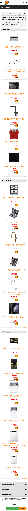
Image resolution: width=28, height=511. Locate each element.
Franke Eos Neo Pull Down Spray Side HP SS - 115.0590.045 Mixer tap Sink (14, 293)
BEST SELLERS (6, 30)
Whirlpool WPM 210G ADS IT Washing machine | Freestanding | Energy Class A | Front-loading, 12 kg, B (14, 373)
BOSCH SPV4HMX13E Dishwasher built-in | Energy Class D (14, 421)
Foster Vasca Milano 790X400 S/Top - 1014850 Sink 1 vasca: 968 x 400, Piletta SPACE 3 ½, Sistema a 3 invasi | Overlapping (14, 48)
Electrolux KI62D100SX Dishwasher (14, 467)
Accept (14, 508)
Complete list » (23, 176)
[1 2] (12, 54)
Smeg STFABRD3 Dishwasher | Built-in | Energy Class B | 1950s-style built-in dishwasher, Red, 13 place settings (14, 143)
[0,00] (26, 2)
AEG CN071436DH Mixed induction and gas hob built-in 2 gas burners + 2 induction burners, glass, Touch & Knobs (14, 166)
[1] (12, 323)
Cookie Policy (4, 500)
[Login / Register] (23, 2)
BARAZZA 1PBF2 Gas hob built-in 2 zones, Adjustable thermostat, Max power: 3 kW (14, 198)
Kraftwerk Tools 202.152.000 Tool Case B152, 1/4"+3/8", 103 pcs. (14, 269)
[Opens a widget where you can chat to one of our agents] (23, 508)
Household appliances (5, 7)
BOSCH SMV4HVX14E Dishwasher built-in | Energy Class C (14, 396)
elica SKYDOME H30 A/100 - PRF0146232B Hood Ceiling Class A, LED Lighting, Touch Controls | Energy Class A (14, 71)
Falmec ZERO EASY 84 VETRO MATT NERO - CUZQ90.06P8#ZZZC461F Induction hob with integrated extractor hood (14, 350)
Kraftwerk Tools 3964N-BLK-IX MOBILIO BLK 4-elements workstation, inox (14, 93)
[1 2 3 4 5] (12, 125)
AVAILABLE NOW (7, 181)
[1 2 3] (12, 77)
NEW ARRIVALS (6, 332)
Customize (14, 504)
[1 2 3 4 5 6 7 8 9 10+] (12, 172)
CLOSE (26, 498)
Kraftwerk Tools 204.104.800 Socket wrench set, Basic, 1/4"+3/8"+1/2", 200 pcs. (14, 221)
